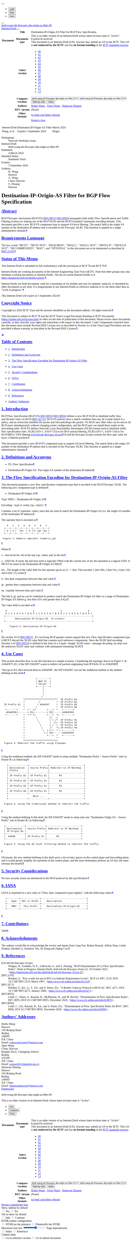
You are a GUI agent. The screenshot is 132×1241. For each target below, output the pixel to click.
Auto (12, 16)
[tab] (11, 1106)
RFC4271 (38, 419)
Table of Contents (16, 341)
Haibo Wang (38, 105)
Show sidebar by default (14, 1207)
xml (42, 114)
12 (39, 88)
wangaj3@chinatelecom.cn (24, 1064)
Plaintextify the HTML (48, 1224)
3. (3, 477)
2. (3, 457)
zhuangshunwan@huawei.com (26, 1085)
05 (39, 67)
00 (39, 51)
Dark (12, 12)
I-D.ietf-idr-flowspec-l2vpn (46, 434)
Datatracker (7, 1088)
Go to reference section (18, 1238)
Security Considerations (24, 372)
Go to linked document (48, 1238)
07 (39, 73)
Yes (7, 1211)
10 (39, 82)
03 (39, 60)
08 (39, 76)
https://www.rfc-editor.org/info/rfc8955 (91, 1000)
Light (12, 9)
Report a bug (38, 120)
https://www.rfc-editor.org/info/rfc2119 (68, 981)
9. (3, 955)
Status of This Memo (19, 258)
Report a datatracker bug (14, 1204)
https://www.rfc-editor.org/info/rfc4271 (70, 990)
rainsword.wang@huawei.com (26, 1042)
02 (39, 57)
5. (3, 871)
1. (3, 409)
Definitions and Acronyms (26, 354)
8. (3, 938)
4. (3, 653)
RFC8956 (62, 218)
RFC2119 (7, 251)
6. (3, 885)
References (18, 395)
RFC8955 (49, 218)
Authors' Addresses (18, 401)
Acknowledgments (22, 389)
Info (8, 1217)
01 (39, 54)
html (37, 114)
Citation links (8, 1234)
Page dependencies (57, 1228)
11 (39, 85)
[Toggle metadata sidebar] (2, 23)
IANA (15, 378)
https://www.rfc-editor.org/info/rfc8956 (85, 1009)
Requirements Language (23, 238)
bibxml (56, 114)
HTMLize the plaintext (18, 1224)
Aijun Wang (53, 105)
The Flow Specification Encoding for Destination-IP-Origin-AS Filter (49, 360)
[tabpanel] (66, 1162)
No (16, 1211)
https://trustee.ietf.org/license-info (20, 319)
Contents (20, 1217)
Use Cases (17, 366)
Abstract (9, 211)
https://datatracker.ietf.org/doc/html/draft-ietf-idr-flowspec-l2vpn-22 (46, 972)
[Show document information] (18, 29)
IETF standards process (115, 45)
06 (39, 70)
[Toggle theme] (2, 3)
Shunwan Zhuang (71, 105)
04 (39, 63)
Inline (51, 102)
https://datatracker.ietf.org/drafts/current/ (22, 277)
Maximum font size (11, 1228)
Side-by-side (38, 102)
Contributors (18, 383)
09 (39, 79)
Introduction (18, 348)
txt (33, 114)
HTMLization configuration (16, 1220)
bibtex (48, 114)
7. (3, 923)
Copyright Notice (16, 303)
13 (39, 91)
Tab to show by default (13, 1214)
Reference (22, 1231)
